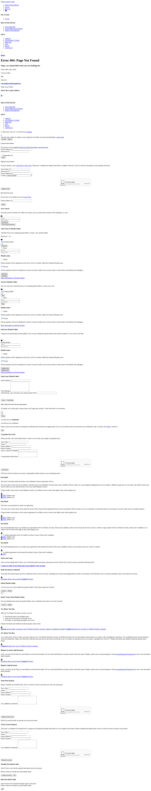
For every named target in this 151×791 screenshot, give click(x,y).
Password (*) (5, 151)
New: (5, 248)
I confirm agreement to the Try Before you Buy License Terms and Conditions (28, 535)
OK (15, 775)
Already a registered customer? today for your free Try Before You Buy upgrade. (76, 629)
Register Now (6, 189)
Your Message (5, 391)
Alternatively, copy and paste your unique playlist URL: (19, 393)
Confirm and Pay (7, 775)
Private (5, 267)
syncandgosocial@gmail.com (11, 83)
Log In (7, 19)
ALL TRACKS (10, 27)
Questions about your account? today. (17, 579)
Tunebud (29, 132)
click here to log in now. (24, 165)
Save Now (5, 222)
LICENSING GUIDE (12, 40)
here (108, 427)
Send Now (10, 400)
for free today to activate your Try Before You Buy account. (23, 629)
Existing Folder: (8, 242)
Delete (10, 591)
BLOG (7, 46)
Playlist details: (5, 342)
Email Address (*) (7, 149)
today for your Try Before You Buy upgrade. (19, 646)
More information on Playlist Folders (13, 278)
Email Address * (6, 380)
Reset (3, 204)
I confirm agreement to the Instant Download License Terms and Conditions (27, 552)
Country (3, 175)
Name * (3, 444)
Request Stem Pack (8, 717)
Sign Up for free (25, 147)
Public (5, 259)
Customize (5, 469)
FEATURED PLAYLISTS (14, 29)
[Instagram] (1, 96)
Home (3, 55)
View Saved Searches (8, 224)
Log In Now (27, 197)
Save (3, 416)
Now (3, 295)
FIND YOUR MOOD (12, 30)
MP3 (4, 495)
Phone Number (6, 448)
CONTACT (9, 48)
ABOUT (8, 38)
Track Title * (5, 442)
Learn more (60, 137)
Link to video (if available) (9, 451)
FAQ (6, 44)
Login (3, 157)
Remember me (8, 155)
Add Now (4, 246)
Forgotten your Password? (39, 147)
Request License (7, 760)
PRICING (8, 42)
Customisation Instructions (9, 456)
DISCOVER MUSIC (12, 5)
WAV (4, 497)
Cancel (4, 591)
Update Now (5, 368)
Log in (7, 7)
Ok (2, 430)
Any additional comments (9, 704)
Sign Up (7, 9)
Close (3, 400)
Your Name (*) (6, 169)
